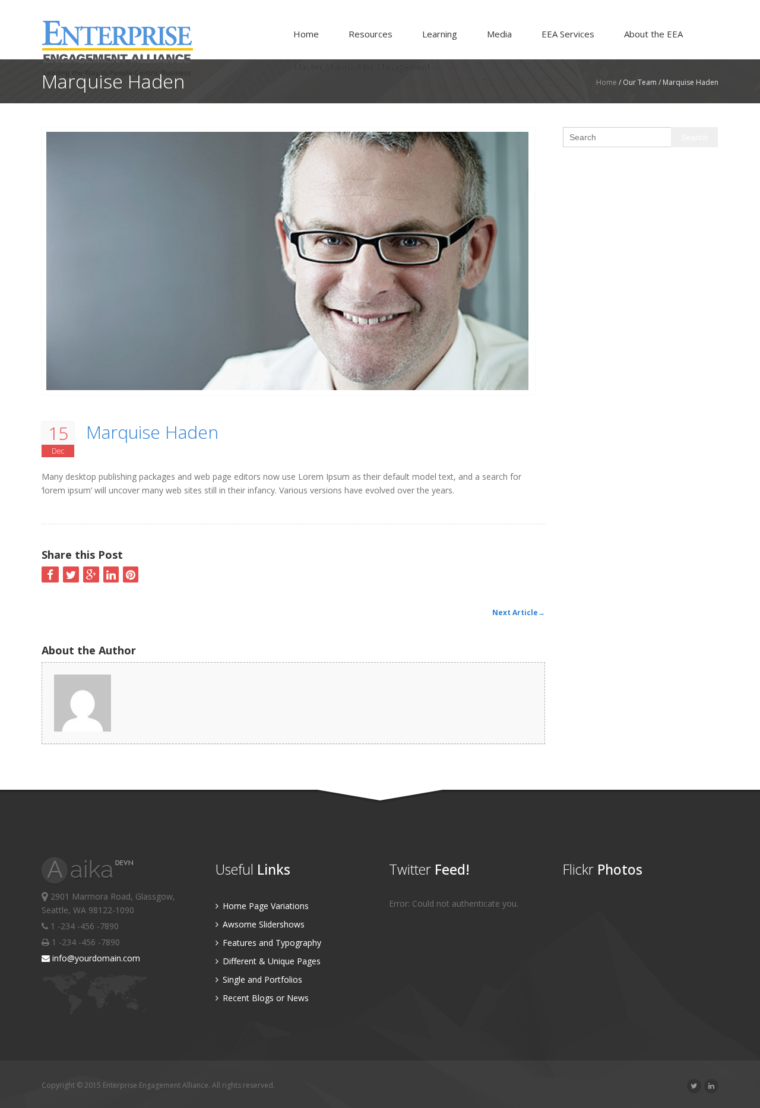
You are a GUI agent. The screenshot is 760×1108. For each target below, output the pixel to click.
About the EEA (653, 34)
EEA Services (568, 34)
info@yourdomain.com (95, 958)
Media (499, 34)
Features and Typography (270, 942)
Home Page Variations (264, 905)
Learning (439, 34)
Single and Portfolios (261, 979)
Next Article (518, 612)
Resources (370, 34)
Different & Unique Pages (270, 961)
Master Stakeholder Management (361, 66)
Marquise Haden (152, 432)
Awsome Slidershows (262, 924)
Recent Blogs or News (264, 997)
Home (306, 34)
